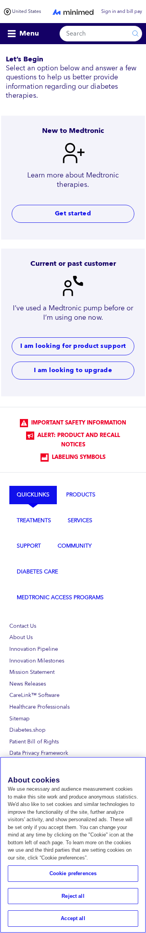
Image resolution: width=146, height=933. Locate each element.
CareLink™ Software (34, 695)
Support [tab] (29, 545)
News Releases (27, 683)
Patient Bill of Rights (34, 741)
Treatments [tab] (34, 520)
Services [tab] (80, 520)
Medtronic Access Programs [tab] (60, 597)
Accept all (73, 918)
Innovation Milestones (36, 660)
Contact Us (22, 625)
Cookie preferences (73, 873)
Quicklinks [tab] (33, 494)
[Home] (73, 12)
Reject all (73, 896)
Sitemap (19, 718)
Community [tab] (74, 545)
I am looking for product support (73, 346)
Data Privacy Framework (38, 753)
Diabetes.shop (27, 729)
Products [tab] (80, 494)
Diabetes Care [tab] (37, 571)
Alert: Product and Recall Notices (77, 440)
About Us (21, 637)
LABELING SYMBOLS (77, 457)
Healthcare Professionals (39, 706)
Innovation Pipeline (33, 649)
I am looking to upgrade (73, 370)
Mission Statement (32, 672)
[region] (73, 845)
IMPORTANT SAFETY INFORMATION (77, 423)
